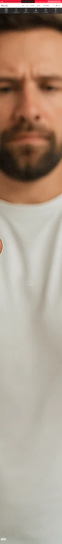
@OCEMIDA (31, 284)
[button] (53, 5)
